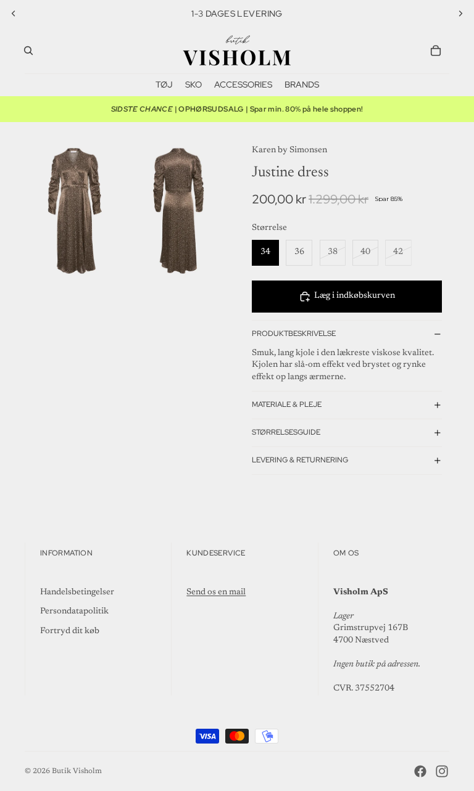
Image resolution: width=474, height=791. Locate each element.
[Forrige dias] (13, 13)
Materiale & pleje (287, 404)
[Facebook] (420, 771)
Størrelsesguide (286, 432)
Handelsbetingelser (77, 592)
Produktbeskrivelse (294, 333)
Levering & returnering (300, 460)
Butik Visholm (77, 771)
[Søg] (28, 50)
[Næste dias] (460, 13)
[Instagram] (441, 771)
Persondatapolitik (74, 611)
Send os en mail (216, 592)
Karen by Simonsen (289, 150)
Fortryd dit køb (69, 631)
